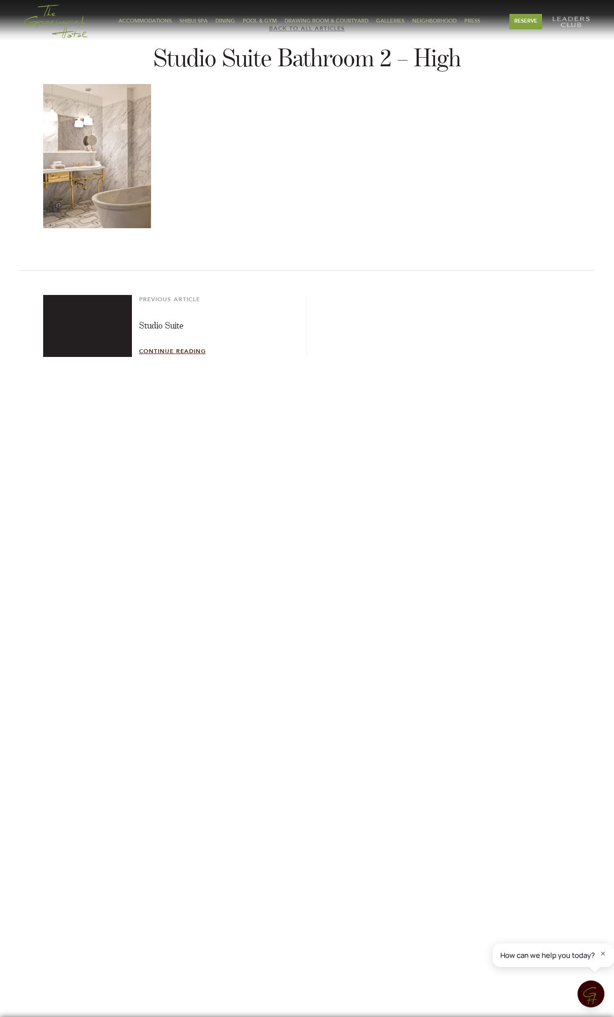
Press (472, 21)
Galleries (390, 21)
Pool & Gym (260, 21)
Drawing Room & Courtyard (326, 21)
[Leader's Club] (571, 21)
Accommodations (145, 21)
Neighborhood (434, 21)
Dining (225, 21)
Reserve (525, 21)
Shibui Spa (193, 21)
